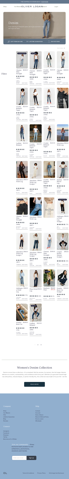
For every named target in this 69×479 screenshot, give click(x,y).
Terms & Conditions (28, 473)
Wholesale (38, 421)
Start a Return (39, 415)
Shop (5, 6)
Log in (56, 6)
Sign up (31, 458)
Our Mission (17, 6)
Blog (4, 419)
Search (44, 6)
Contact (37, 411)
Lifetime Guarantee (8, 417)
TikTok (5, 437)
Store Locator (39, 419)
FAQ (4, 415)
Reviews (5, 421)
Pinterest (6, 435)
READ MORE (34, 384)
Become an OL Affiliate (10, 439)
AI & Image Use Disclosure (56, 473)
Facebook (6, 433)
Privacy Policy (41, 473)
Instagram (6, 431)
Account (37, 413)
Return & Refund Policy (42, 417)
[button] (20, 76)
